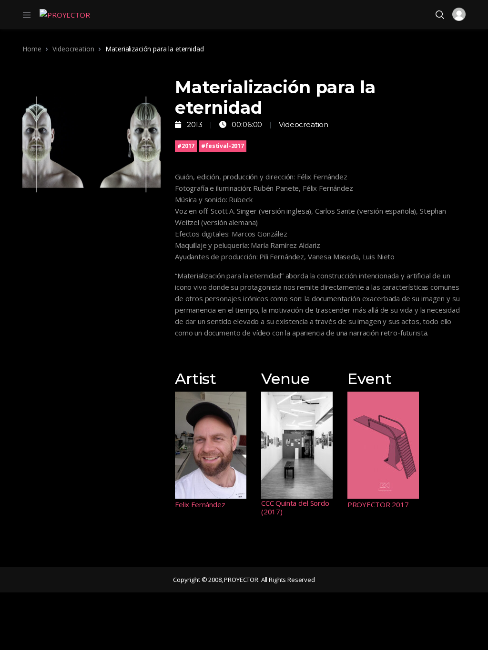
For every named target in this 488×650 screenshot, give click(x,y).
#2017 (185, 146)
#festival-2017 (222, 146)
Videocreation (73, 48)
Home (31, 48)
